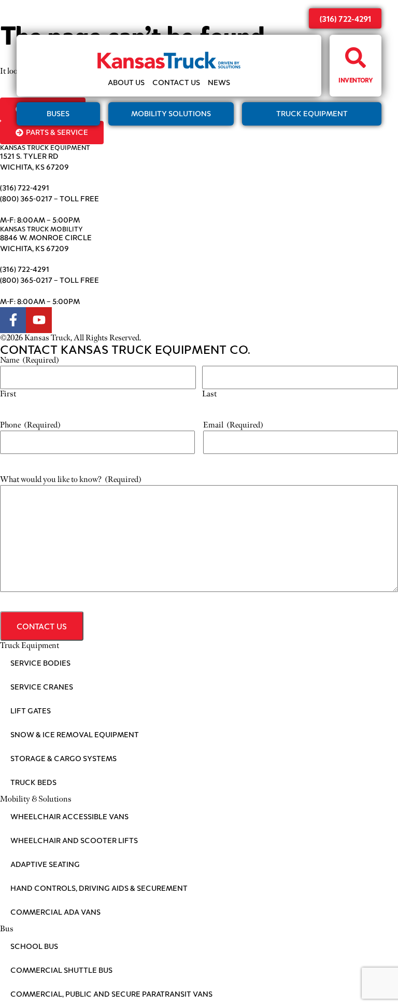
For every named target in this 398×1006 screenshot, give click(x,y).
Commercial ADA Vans (55, 911)
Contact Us (176, 82)
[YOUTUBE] (39, 320)
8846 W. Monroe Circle (46, 237)
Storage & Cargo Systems (63, 758)
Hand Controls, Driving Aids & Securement (99, 888)
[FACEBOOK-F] (13, 320)
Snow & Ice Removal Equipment (74, 734)
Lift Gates (30, 710)
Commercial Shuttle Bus (61, 969)
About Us (126, 82)
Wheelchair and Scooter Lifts (74, 840)
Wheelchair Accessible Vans (69, 816)
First (8, 394)
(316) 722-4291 (345, 18)
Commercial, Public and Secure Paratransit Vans (111, 993)
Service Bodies (40, 662)
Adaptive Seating (45, 864)
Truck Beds (33, 782)
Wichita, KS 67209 (34, 166)
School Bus (34, 946)
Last (209, 394)
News (219, 82)
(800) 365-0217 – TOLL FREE (49, 198)
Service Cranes (41, 686)
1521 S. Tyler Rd (29, 155)
